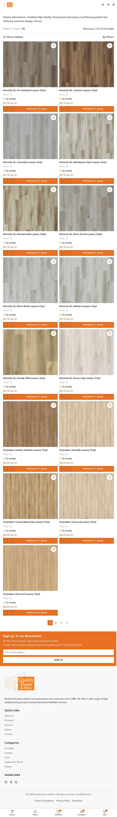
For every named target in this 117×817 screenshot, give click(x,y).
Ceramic (8, 752)
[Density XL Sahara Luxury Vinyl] (86, 280)
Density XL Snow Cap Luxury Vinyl (79, 378)
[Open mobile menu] (113, 5)
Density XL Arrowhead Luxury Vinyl (24, 90)
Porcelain (9, 748)
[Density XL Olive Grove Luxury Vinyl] (86, 208)
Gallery (8, 729)
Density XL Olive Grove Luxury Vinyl (80, 234)
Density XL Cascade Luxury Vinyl (22, 162)
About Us (9, 715)
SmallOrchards (83, 794)
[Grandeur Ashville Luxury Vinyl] (86, 424)
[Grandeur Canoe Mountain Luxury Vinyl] (30, 496)
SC (10, 94)
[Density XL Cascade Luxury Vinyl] (30, 136)
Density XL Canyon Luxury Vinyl (78, 90)
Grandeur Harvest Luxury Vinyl (21, 593)
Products (9, 720)
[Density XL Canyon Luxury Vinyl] (86, 64)
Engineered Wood (14, 762)
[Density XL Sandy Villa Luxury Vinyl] (30, 352)
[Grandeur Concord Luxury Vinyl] (86, 496)
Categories (12, 742)
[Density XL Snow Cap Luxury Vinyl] (86, 352)
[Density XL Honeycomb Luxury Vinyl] (30, 208)
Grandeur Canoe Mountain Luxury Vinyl (26, 521)
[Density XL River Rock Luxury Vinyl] (30, 280)
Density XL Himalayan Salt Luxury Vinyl (82, 162)
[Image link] (20, 682)
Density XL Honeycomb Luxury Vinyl (24, 234)
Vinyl (16, 28)
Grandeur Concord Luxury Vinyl (77, 521)
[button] (30, 109)
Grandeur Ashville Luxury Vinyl (77, 449)
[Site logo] (7, 4)
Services (9, 725)
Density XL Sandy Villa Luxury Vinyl (24, 378)
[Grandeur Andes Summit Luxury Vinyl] (30, 424)
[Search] (103, 5)
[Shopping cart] (108, 5)
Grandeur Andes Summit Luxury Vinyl (25, 449)
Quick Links (12, 710)
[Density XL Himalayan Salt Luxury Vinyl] (86, 136)
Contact (8, 734)
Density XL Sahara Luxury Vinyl (78, 306)
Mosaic (8, 766)
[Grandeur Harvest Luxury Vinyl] (30, 568)
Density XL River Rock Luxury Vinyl (23, 306)
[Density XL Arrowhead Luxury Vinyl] (30, 64)
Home (6, 28)
